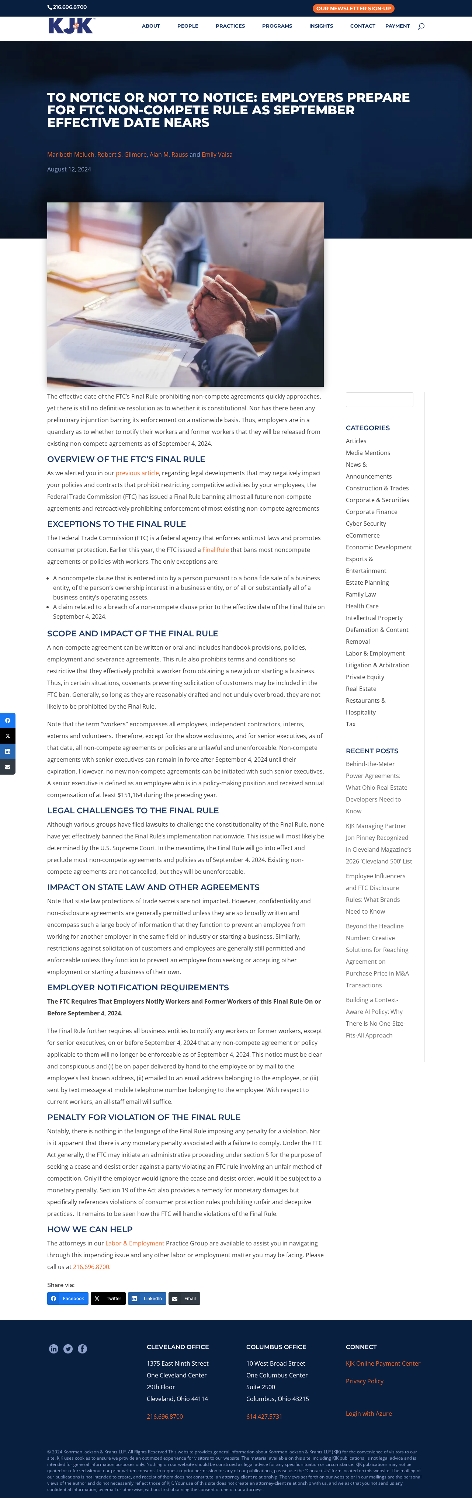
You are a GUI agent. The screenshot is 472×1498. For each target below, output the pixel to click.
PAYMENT (397, 26)
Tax (350, 724)
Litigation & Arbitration (378, 665)
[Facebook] (7, 720)
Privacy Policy (365, 1381)
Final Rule (215, 550)
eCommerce (363, 535)
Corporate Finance (372, 512)
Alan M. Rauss (169, 154)
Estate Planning (367, 582)
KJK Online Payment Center (383, 1363)
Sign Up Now (382, 355)
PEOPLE (187, 26)
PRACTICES (230, 26)
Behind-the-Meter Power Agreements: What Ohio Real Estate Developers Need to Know (376, 787)
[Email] (7, 767)
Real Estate (361, 689)
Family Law (361, 594)
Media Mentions (368, 453)
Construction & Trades (377, 488)
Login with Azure (369, 1414)
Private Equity (365, 677)
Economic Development (379, 547)
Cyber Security (366, 523)
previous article (137, 473)
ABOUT (151, 26)
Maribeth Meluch (70, 154)
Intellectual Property (374, 618)
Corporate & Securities (377, 500)
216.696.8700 (91, 1267)
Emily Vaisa (217, 154)
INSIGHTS (321, 26)
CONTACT (362, 26)
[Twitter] (7, 736)
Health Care (362, 606)
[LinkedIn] (7, 751)
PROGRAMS (277, 26)
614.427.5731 (264, 1416)
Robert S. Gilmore (122, 154)
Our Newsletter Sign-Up (353, 8)
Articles (356, 441)
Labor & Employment (134, 1243)
